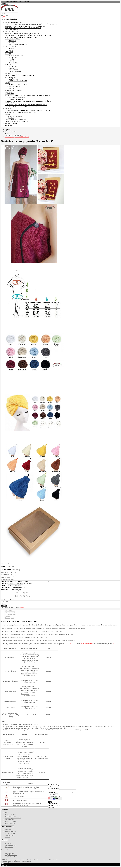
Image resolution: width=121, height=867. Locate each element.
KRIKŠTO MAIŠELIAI (41, 105)
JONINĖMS (28, 28)
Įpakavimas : (4, 589)
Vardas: (50, 787)
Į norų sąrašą (5, 563)
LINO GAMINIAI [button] (9, 94)
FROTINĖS (12, 48)
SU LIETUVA (27, 26)
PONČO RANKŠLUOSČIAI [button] (12, 39)
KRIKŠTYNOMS (9, 24)
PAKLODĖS (8, 64)
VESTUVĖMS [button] (8, 108)
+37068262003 (5, 2)
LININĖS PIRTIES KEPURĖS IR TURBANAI (17, 101)
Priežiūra (7, 616)
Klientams (4, 840)
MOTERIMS (35, 33)
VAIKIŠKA (11, 118)
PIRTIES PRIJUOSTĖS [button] (11, 46)
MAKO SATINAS (13, 63)
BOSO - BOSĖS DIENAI (38, 26)
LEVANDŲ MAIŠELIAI (28, 75)
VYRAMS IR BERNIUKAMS (16, 99)
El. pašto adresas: (53, 788)
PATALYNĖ (8, 54)
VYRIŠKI (20, 26)
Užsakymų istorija (10, 845)
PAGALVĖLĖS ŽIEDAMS (29, 110)
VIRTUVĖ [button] (7, 83)
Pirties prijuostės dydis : (8, 581)
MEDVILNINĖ (13, 57)
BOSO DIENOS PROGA (21, 121)
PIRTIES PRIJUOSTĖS (44, 96)
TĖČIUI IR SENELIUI (51, 24)
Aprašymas (8, 611)
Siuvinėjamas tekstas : (7, 599)
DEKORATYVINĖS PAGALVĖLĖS (27, 107)
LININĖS (11, 50)
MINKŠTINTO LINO (11, 33)
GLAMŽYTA (12, 59)
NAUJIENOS (8, 125)
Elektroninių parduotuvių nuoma (10, 862)
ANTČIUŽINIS (17, 75)
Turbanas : (4, 585)
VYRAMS (29, 33)
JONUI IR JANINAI (32, 37)
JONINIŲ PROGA (23, 119)
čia (113, 644)
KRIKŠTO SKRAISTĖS (28, 105)
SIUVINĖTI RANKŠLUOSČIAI (13, 105)
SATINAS (11, 61)
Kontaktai (26, 2)
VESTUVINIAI (47, 35)
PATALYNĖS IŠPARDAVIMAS (13, 116)
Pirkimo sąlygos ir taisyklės (13, 818)
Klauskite (22, 607)
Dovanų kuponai (10, 833)
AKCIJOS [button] (7, 114)
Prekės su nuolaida (10, 831)
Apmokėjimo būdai (10, 614)
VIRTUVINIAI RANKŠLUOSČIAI (18, 85)
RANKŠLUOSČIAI (14, 79)
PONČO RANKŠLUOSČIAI (30, 96)
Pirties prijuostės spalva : (8, 583)
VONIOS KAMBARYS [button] (11, 77)
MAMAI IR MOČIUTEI (38, 24)
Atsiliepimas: (52, 792)
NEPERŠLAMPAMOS (15, 72)
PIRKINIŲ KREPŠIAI (14, 86)
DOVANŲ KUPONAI (11, 123)
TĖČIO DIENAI (9, 121)
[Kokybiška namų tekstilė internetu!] (9, 11)
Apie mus (51, 807)
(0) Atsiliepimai (9, 618)
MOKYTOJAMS (36, 28)
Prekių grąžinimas (10, 823)
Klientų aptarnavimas (7, 826)
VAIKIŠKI (7, 26)
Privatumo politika (10, 821)
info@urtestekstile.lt (16, 2)
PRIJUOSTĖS (12, 88)
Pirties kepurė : (5, 587)
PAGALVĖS (8, 73)
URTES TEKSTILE (69, 644)
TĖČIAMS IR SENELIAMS (35, 35)
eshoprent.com (26, 862)
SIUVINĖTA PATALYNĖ (43, 110)
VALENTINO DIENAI (11, 28)
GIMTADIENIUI (27, 24)
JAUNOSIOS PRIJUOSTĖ (31, 112)
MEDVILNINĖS (13, 66)
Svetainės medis (9, 835)
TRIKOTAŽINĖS (13, 70)
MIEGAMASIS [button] (9, 52)
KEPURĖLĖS (8, 92)
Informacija (5, 809)
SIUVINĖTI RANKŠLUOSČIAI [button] (13, 22)
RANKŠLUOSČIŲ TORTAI (12, 30)
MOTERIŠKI (14, 26)
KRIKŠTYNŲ (8, 37)
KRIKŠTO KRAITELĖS (11, 107)
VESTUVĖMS (18, 24)
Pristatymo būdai (10, 612)
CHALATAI (18, 96)
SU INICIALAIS (21, 33)
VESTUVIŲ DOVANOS (11, 119)
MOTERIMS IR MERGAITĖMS (17, 97)
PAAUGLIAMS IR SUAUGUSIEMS (18, 44)
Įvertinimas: (51, 794)
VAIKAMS (8, 35)
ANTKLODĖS (9, 75)
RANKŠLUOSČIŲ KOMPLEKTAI (18, 81)
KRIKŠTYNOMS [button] (9, 103)
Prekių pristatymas (10, 814)
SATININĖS (12, 68)
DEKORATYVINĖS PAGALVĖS (13, 90)
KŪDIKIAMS (12, 41)
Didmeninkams (9, 819)
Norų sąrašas (9, 847)
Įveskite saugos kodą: (54, 796)
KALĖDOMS (21, 28)
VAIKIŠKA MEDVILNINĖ (16, 55)
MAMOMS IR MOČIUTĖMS (19, 35)
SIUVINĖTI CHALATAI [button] (11, 31)
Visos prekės (8, 829)
